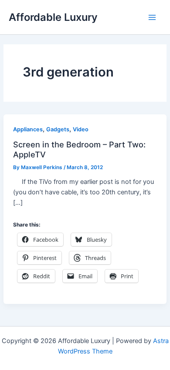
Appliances (28, 129)
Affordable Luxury (53, 17)
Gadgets (57, 129)
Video (80, 129)
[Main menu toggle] (152, 17)
